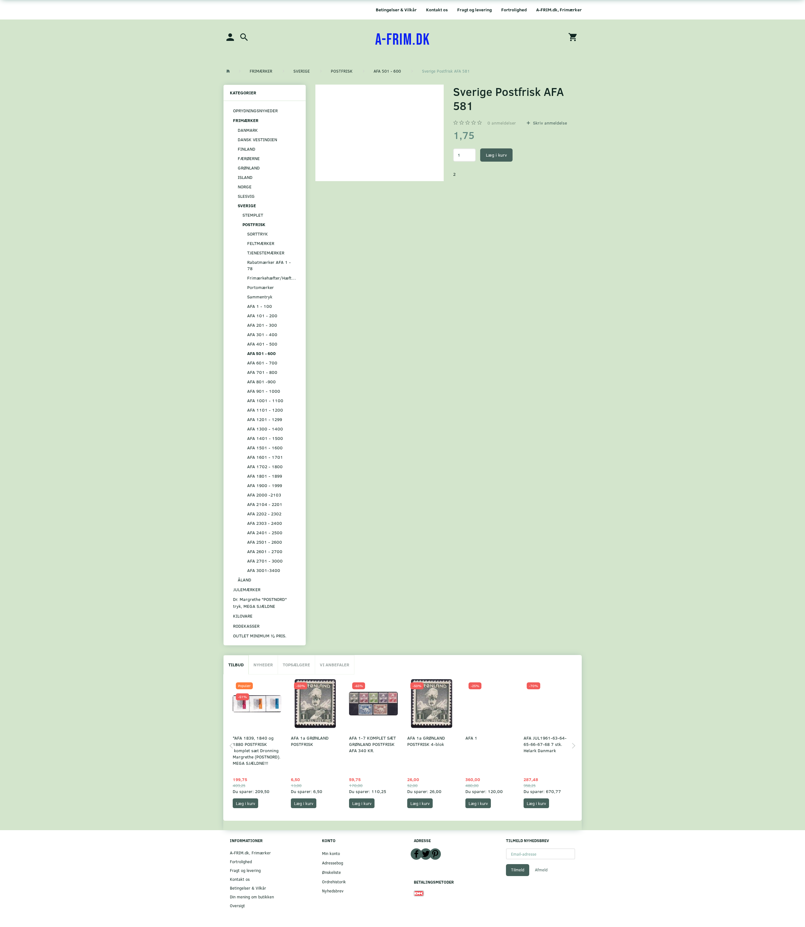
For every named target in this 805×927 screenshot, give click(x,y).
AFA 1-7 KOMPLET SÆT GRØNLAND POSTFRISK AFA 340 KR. (372, 744)
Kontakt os (437, 10)
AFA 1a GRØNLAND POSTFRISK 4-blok (426, 741)
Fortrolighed (514, 10)
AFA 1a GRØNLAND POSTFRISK (310, 741)
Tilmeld (517, 870)
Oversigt (237, 905)
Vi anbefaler (334, 665)
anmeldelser (501, 123)
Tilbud (236, 665)
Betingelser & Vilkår (396, 10)
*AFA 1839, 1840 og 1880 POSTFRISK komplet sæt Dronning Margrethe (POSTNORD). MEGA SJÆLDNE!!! (256, 750)
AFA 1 (471, 738)
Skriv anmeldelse (549, 123)
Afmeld (541, 870)
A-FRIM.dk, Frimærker (559, 10)
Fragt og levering (474, 10)
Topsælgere (296, 665)
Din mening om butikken (252, 896)
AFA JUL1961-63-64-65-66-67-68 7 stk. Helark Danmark (545, 744)
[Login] (230, 36)
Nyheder (263, 665)
